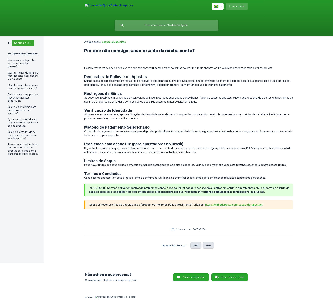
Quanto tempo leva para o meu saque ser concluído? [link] (23, 87)
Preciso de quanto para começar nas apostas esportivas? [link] (23, 97)
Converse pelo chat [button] (193, 277)
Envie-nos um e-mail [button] (232, 277)
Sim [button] (196, 245)
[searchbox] (166, 25)
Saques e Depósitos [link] (114, 41)
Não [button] (208, 245)
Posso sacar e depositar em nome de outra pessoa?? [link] (21, 63)
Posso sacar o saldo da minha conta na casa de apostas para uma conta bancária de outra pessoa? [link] (23, 149)
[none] (109, 9)
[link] (21, 42)
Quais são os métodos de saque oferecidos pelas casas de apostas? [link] (23, 122)
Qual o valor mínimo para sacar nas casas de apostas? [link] (22, 110)
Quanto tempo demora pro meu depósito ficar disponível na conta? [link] (23, 75)
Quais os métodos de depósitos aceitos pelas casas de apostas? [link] (22, 135)
